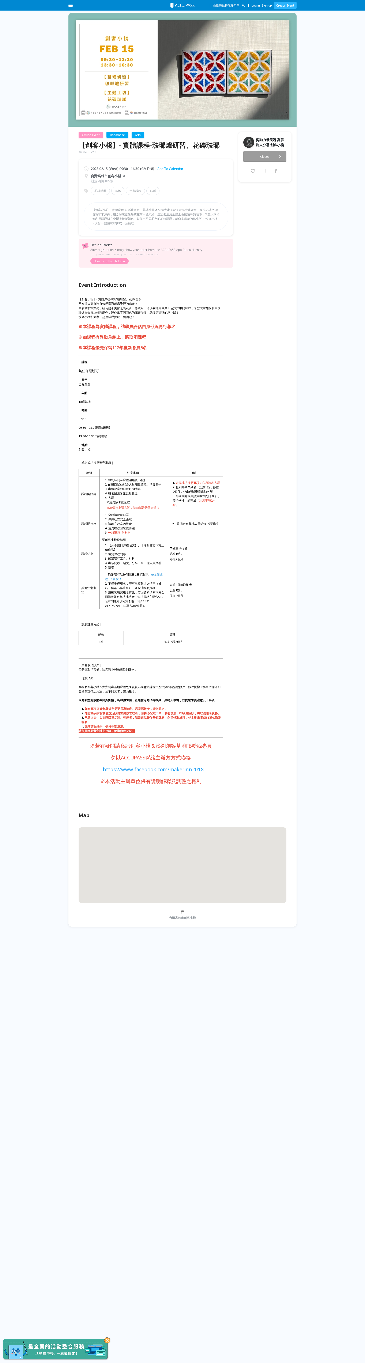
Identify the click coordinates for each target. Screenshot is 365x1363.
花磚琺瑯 (100, 191)
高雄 (118, 191)
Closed (265, 157)
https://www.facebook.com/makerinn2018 (153, 769)
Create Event (285, 5)
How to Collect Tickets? (109, 261)
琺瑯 (153, 191)
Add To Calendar (170, 168)
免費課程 (135, 191)
